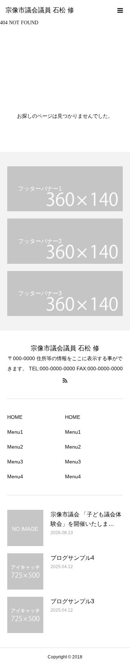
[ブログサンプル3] (25, 615)
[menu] (120, 10)
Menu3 (15, 462)
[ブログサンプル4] (25, 571)
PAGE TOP (119, 637)
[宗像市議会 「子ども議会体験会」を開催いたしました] (25, 528)
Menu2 (15, 447)
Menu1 (15, 432)
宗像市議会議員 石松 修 (39, 10)
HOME (14, 417)
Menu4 (15, 476)
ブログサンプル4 (72, 558)
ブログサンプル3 (72, 601)
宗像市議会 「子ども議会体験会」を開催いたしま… (86, 519)
